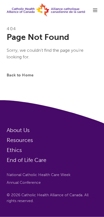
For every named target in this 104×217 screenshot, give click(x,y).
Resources (20, 140)
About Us (18, 130)
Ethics (14, 150)
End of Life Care (26, 160)
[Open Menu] (95, 9)
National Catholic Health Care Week (38, 174)
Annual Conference (24, 182)
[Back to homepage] (46, 10)
